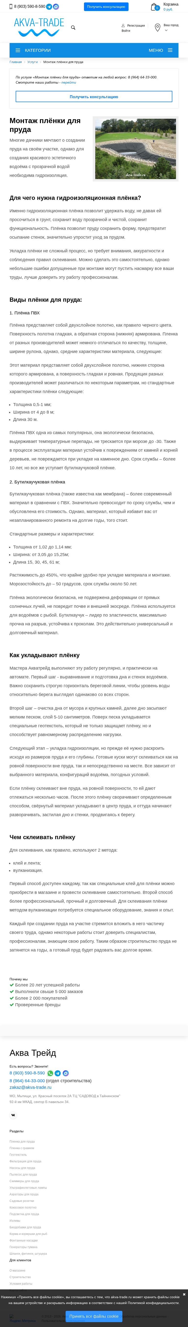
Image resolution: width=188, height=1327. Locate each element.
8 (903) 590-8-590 (29, 6)
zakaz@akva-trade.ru (30, 1087)
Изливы (15, 1220)
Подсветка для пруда (24, 1214)
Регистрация (136, 25)
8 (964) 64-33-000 (27, 1080)
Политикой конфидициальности (153, 1303)
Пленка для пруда (22, 1141)
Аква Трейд (33, 1053)
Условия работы (21, 1283)
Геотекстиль (18, 1154)
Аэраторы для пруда (24, 1194)
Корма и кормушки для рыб (28, 1234)
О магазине (17, 1270)
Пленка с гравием (22, 1148)
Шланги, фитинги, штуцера (28, 1253)
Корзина (171, 4)
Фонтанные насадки (24, 1240)
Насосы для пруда (22, 1168)
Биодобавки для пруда (25, 1227)
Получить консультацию (106, 7)
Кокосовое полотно (23, 1207)
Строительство (20, 1277)
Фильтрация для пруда (25, 1161)
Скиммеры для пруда (24, 1181)
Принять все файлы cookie (94, 1316)
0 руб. (168, 9)
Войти (126, 30)
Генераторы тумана (23, 1247)
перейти (68, 82)
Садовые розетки (22, 1201)
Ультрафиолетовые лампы (28, 1187)
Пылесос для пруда (23, 1174)
